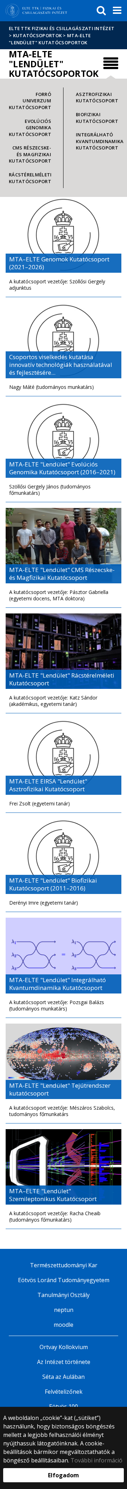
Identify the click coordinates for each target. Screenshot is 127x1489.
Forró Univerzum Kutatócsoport (30, 101)
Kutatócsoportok (37, 35)
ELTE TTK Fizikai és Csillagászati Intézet (61, 28)
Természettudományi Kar (63, 1265)
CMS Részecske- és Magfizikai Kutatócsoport (30, 154)
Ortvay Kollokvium (64, 1347)
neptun (63, 1310)
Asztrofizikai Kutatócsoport (97, 97)
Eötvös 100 (63, 1406)
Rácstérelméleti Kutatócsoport (30, 178)
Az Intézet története (63, 1362)
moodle (63, 1325)
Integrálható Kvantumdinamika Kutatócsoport (97, 141)
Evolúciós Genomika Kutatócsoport (30, 127)
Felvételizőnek (64, 1391)
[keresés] (101, 10)
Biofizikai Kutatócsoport (97, 117)
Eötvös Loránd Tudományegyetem (63, 1280)
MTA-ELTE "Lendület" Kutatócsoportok (50, 39)
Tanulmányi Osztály (63, 1295)
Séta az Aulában (63, 1377)
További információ (96, 1460)
